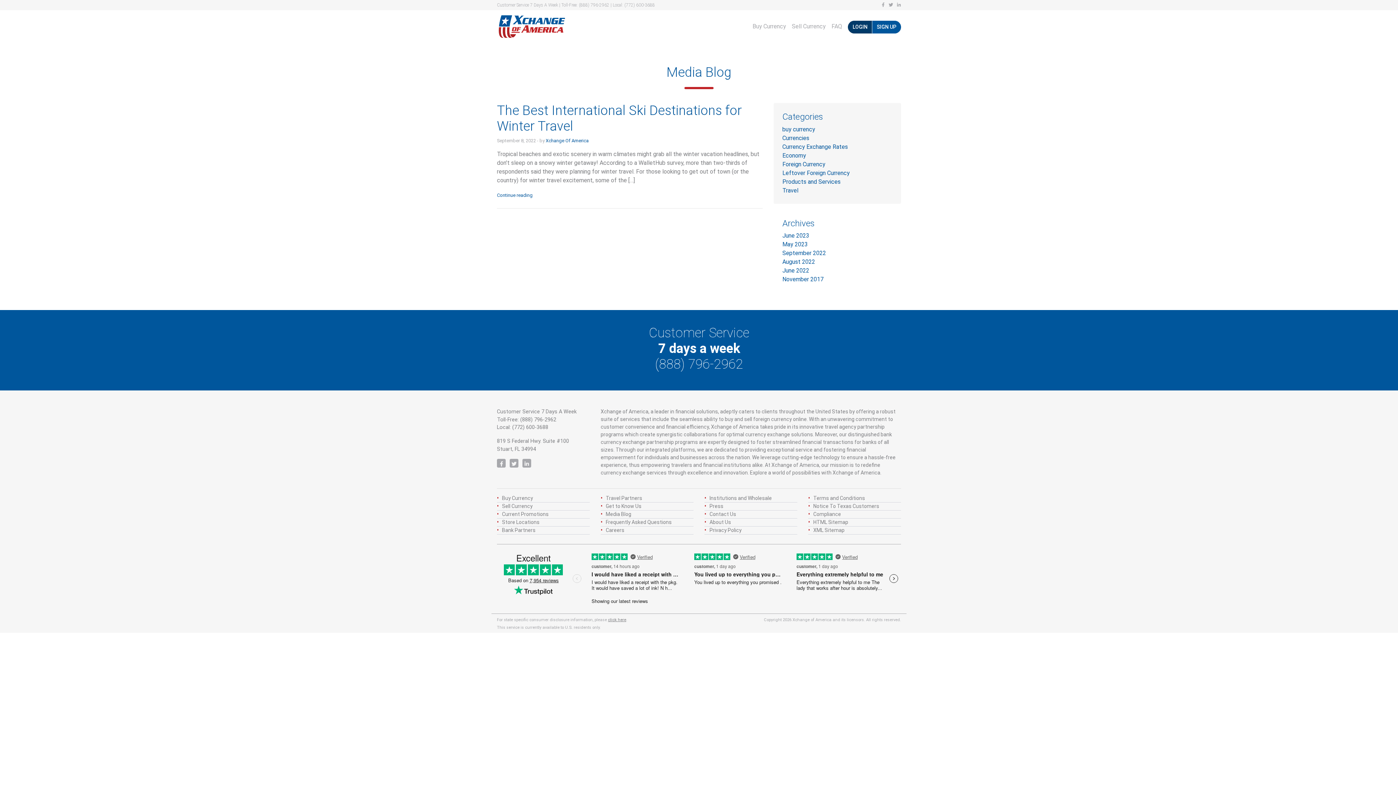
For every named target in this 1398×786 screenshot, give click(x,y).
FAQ (837, 26)
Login (860, 27)
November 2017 (803, 279)
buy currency (798, 129)
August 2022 (798, 261)
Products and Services (811, 181)
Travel (790, 190)
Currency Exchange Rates (815, 146)
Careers (615, 530)
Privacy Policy (726, 530)
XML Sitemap (829, 530)
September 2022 (804, 253)
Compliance (827, 514)
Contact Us (723, 514)
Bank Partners (519, 530)
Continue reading (515, 195)
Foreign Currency (803, 164)
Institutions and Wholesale (741, 498)
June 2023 (795, 235)
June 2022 (795, 270)
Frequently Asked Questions (639, 522)
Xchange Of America (567, 140)
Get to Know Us (623, 506)
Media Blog (618, 514)
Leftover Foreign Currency (816, 173)
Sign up (886, 27)
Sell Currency (809, 26)
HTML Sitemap (830, 522)
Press (716, 506)
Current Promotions (525, 514)
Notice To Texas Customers (846, 506)
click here (617, 620)
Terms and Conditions (839, 498)
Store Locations (521, 522)
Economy (794, 155)
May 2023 (795, 244)
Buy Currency (769, 26)
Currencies (795, 138)
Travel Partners (624, 498)
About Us (720, 522)
